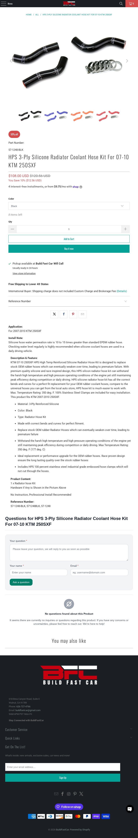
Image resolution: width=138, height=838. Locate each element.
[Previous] (11, 61)
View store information (24, 273)
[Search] (121, 3)
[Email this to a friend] (82, 314)
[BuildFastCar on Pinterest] (75, 794)
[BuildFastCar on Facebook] (62, 794)
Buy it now (68, 248)
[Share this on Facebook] (64, 314)
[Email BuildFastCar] (56, 794)
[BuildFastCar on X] (81, 794)
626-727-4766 (23, 706)
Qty (10, 221)
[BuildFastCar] (69, 3)
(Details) (122, 291)
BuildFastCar (62, 829)
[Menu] (1, 3)
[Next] (127, 61)
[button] (130, 809)
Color (11, 198)
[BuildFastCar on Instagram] (69, 794)
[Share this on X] (54, 314)
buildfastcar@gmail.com (27, 710)
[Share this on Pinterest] (73, 314)
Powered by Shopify (80, 829)
